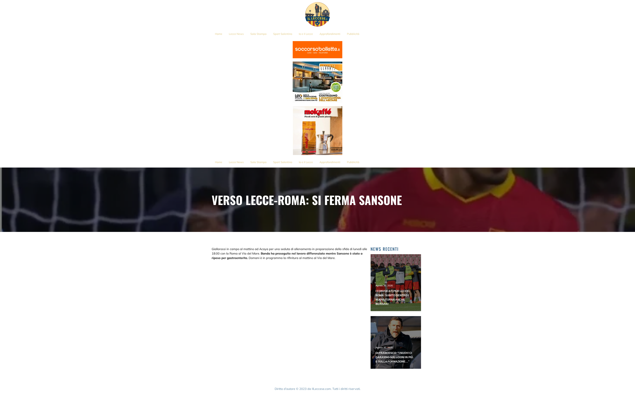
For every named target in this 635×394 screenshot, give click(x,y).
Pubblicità (353, 33)
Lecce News (236, 33)
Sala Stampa (258, 33)
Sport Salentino (282, 33)
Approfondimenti (329, 33)
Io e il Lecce (306, 33)
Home (218, 33)
